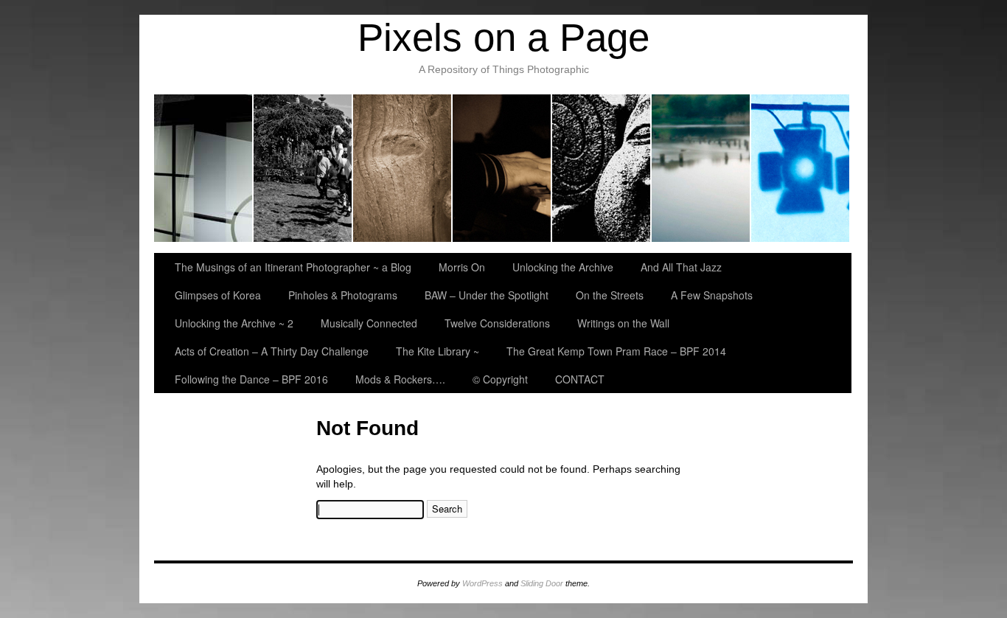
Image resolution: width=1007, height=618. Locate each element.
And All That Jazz (502, 168)
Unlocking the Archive (403, 168)
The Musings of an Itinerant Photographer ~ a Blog (204, 168)
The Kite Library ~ (437, 351)
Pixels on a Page (503, 37)
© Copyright (500, 379)
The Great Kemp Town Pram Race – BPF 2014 (616, 351)
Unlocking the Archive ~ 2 (234, 323)
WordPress (482, 583)
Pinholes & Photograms (701, 168)
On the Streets (610, 295)
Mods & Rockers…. (400, 379)
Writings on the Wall (623, 323)
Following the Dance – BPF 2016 (251, 379)
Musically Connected (369, 323)
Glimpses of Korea (602, 168)
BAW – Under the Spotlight (800, 168)
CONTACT (579, 379)
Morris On (303, 168)
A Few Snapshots (712, 295)
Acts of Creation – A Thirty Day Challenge (272, 351)
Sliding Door (541, 583)
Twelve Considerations (497, 323)
